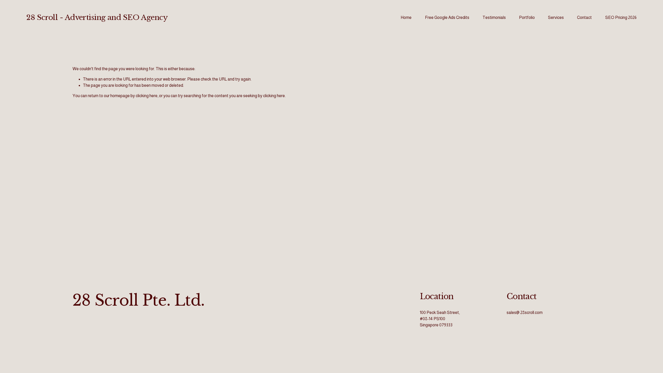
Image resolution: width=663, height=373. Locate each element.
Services (556, 17)
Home (406, 17)
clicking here (146, 96)
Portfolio (527, 17)
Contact (584, 17)
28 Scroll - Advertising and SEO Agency (97, 17)
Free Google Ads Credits (447, 17)
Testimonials (494, 17)
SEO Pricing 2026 (621, 17)
